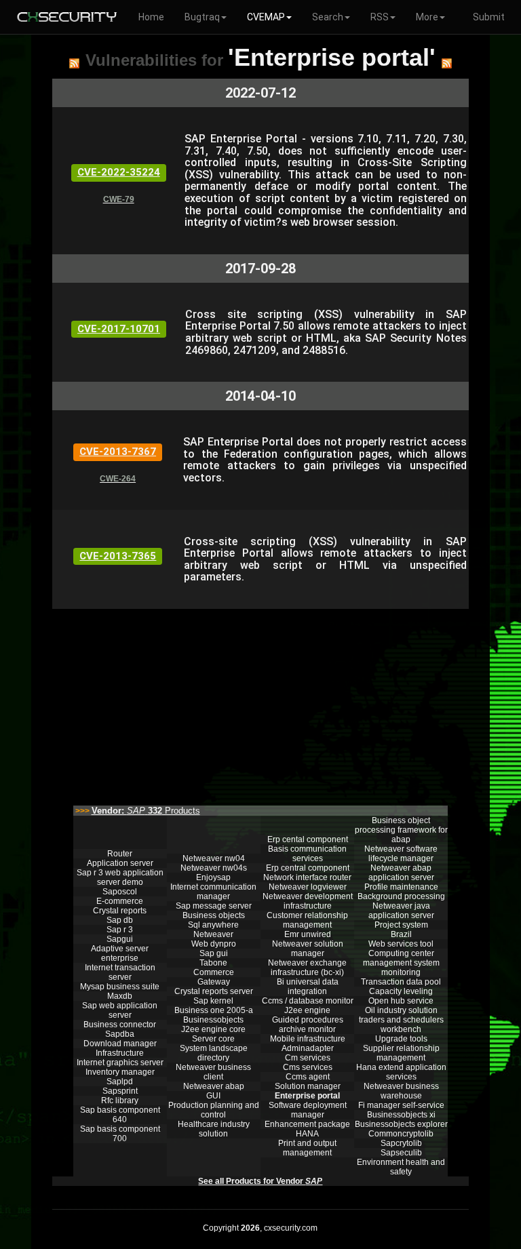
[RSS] (74, 63)
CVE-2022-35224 (118, 172)
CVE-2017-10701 (118, 329)
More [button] (427, 17)
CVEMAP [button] (266, 17)
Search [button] (327, 17)
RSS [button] (379, 17)
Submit (489, 17)
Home (151, 17)
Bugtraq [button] (202, 17)
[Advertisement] (260, 704)
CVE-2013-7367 (117, 451)
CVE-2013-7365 (117, 556)
